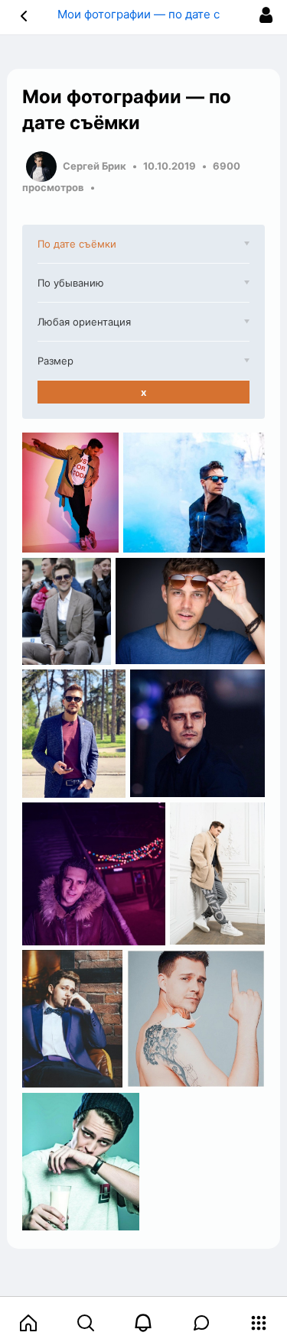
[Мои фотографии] (70, 493)
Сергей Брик (94, 166)
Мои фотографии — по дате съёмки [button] (156, 14)
